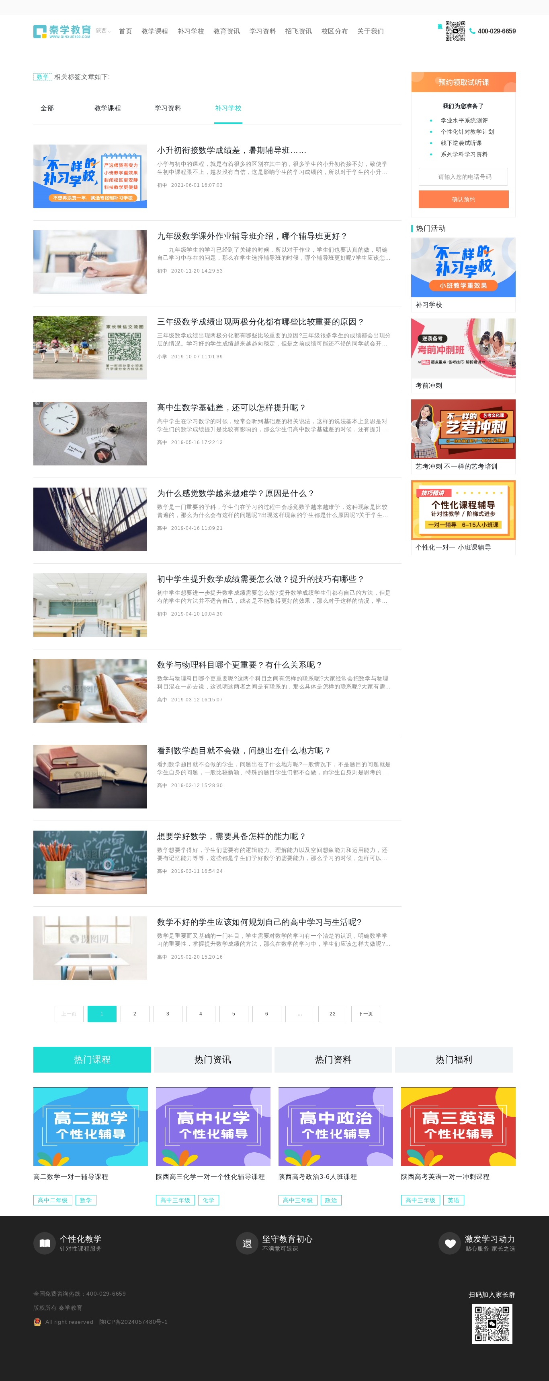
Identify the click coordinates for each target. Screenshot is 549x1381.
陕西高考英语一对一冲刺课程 (445, 1176)
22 (333, 1014)
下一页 (365, 1014)
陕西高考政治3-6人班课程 (318, 1176)
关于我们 (370, 31)
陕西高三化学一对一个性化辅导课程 (210, 1176)
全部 (47, 108)
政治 (331, 1200)
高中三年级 (175, 1200)
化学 (209, 1200)
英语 (454, 1200)
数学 (86, 1200)
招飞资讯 (298, 31)
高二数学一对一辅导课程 (71, 1176)
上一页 (69, 1014)
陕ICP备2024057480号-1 (133, 1322)
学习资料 (263, 31)
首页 (125, 31)
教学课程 (154, 31)
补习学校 (191, 31)
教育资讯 (226, 31)
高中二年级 (53, 1200)
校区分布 (335, 31)
